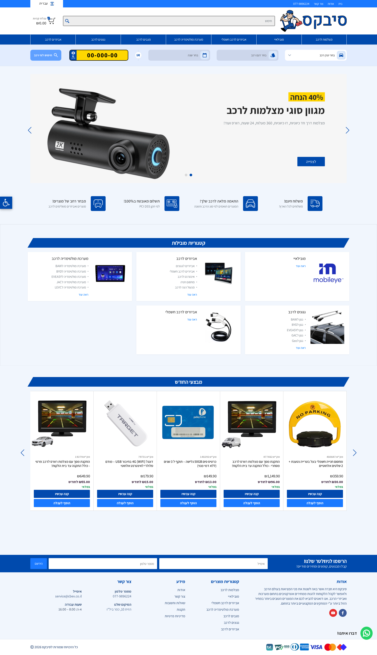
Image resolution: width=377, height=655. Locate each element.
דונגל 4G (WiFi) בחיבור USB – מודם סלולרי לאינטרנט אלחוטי (129, 464)
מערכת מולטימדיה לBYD (71, 271)
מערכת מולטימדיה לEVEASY (68, 276)
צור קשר (318, 3)
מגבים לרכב (143, 39)
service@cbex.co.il (68, 596)
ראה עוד (301, 266)
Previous (347, 130)
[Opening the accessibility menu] (6, 203)
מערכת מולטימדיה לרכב (188, 39)
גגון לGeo (297, 341)
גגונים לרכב (98, 39)
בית (340, 3)
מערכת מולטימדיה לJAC (71, 282)
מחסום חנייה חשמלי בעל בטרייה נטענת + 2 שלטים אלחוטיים (316, 464)
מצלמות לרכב (324, 39)
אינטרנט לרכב (186, 276)
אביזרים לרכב (53, 39)
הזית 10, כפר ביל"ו (119, 609)
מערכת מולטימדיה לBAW (70, 266)
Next (30, 130)
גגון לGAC (297, 335)
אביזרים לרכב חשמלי (233, 39)
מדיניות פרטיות (175, 616)
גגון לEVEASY (295, 330)
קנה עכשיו (62, 494)
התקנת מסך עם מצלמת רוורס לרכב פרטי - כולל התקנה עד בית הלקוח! (62, 464)
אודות (331, 3)
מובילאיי (279, 39)
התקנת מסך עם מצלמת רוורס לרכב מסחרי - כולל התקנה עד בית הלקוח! (256, 464)
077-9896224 (301, 3)
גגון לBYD (297, 324)
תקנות (181, 609)
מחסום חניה (187, 282)
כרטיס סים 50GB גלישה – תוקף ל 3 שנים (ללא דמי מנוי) (190, 464)
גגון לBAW (297, 319)
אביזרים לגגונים (185, 266)
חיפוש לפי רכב (43, 55)
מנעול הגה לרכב (185, 287)
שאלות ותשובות (175, 603)
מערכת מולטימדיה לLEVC (70, 287)
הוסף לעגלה (61, 503)
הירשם (39, 563)
